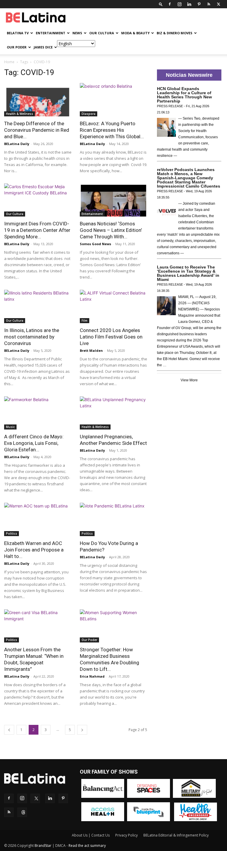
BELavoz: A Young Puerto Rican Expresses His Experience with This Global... (112, 130)
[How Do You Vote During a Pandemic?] (113, 519)
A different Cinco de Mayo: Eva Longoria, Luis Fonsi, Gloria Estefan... (34, 443)
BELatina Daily (16, 143)
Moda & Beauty (135, 33)
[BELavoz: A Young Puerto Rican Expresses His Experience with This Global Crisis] (113, 99)
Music (10, 427)
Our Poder (17, 47)
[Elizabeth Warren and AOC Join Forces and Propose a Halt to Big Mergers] (38, 519)
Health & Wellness (19, 114)
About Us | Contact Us (91, 835)
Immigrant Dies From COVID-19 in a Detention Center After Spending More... (37, 230)
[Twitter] (218, 4)
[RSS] (208, 4)
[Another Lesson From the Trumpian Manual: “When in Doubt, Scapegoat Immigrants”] (38, 626)
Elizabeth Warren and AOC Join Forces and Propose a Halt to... (34, 549)
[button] (160, 4)
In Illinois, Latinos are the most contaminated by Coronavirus (31, 336)
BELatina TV (18, 33)
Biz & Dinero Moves (174, 33)
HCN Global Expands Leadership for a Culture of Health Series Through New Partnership (184, 94)
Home (9, 61)
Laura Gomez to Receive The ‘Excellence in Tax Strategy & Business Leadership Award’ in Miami (188, 273)
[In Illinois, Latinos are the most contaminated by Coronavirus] (38, 306)
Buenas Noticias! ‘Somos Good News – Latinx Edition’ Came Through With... (111, 230)
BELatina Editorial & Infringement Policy (176, 835)
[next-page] (82, 730)
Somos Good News (95, 244)
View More (189, 380)
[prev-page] (9, 730)
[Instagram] (179, 4)
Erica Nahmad (92, 676)
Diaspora (88, 114)
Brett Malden (91, 350)
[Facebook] (169, 4)
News (77, 33)
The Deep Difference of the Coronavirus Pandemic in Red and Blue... (36, 130)
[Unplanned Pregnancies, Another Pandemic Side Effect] (113, 413)
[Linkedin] (189, 4)
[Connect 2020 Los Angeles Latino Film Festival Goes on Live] (113, 306)
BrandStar (43, 845)
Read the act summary (87, 845)
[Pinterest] (198, 4)
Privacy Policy (126, 835)
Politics (11, 533)
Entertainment (50, 33)
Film (84, 320)
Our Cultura (101, 33)
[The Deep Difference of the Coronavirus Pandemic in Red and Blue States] (38, 99)
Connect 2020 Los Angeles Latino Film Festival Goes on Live (111, 336)
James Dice (43, 47)
